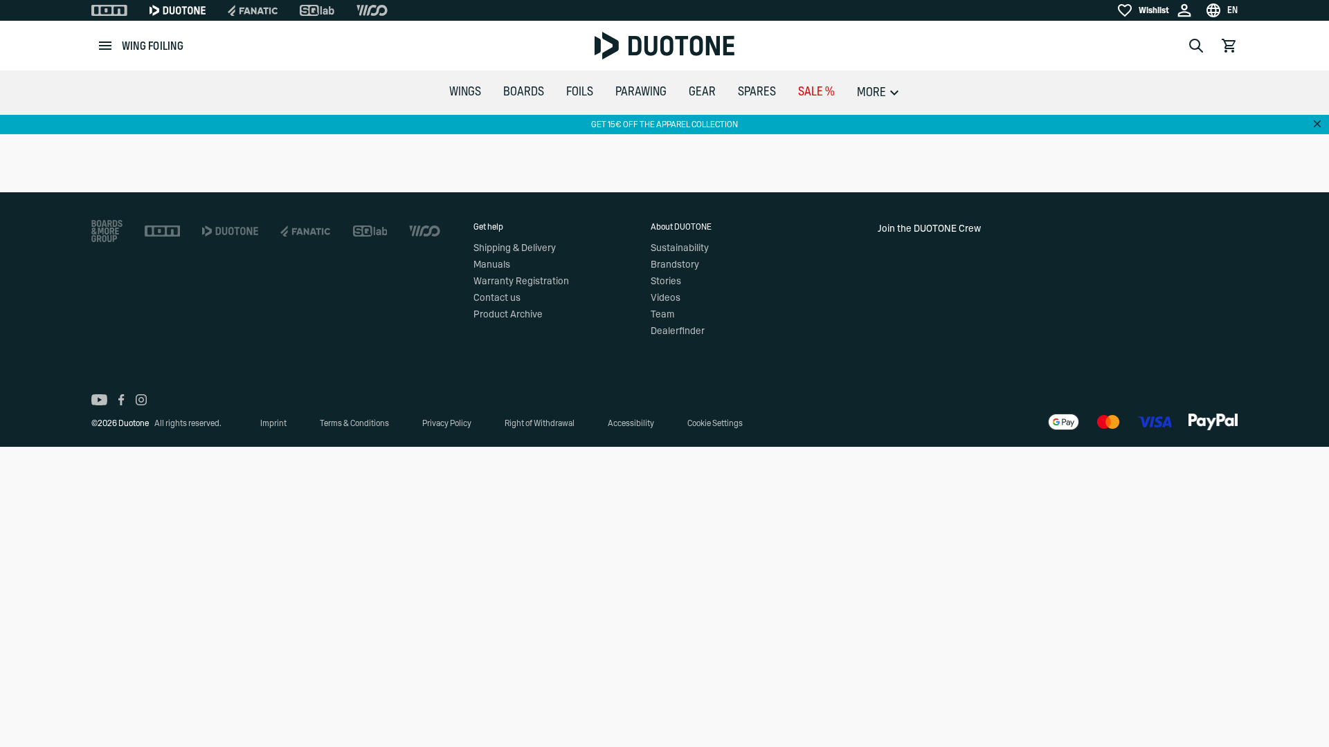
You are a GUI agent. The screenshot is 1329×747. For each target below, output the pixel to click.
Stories (666, 281)
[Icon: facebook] (121, 399)
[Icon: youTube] (99, 399)
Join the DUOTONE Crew (929, 229)
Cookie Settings (715, 423)
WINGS (465, 92)
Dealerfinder (678, 331)
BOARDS (523, 92)
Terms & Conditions (354, 423)
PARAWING (641, 92)
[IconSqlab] (317, 10)
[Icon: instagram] (141, 399)
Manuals (491, 265)
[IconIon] (109, 10)
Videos (665, 298)
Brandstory (675, 265)
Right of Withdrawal (540, 423)
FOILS (579, 92)
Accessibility (631, 423)
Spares (757, 92)
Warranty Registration (521, 281)
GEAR (702, 92)
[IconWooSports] (372, 10)
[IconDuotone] (178, 10)
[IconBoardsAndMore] (107, 231)
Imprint (273, 423)
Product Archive (508, 315)
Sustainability (680, 248)
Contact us (497, 298)
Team (662, 315)
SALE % (816, 92)
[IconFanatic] (253, 10)
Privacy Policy (446, 423)
